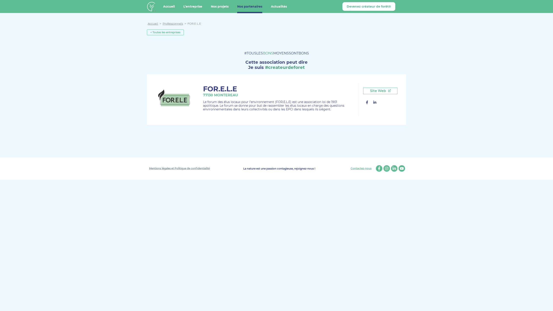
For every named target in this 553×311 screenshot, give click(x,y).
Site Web (378, 91)
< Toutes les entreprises (165, 32)
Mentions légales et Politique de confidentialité (179, 168)
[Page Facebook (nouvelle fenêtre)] (367, 103)
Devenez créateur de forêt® (369, 6)
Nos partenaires (249, 6)
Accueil (169, 6)
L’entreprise (192, 6)
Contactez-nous (361, 168)
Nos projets (220, 6)
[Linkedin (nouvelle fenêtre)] (375, 103)
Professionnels (173, 23)
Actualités (279, 6)
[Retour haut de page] (546, 304)
